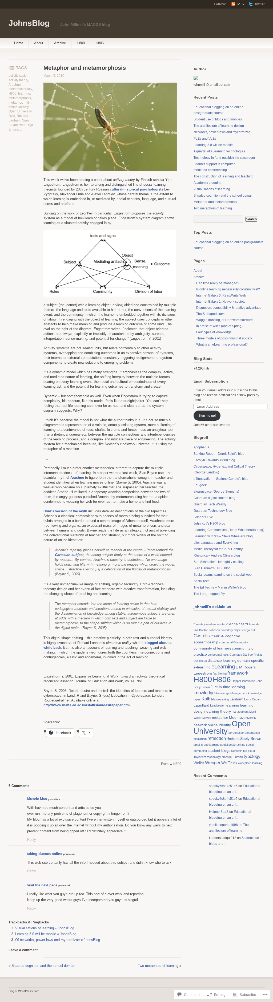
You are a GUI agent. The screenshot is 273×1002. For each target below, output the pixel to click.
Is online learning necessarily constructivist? (228, 289)
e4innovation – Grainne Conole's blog (221, 479)
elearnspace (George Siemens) (216, 491)
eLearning (223, 667)
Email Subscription (211, 381)
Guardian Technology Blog (213, 511)
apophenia (201, 447)
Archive (60, 43)
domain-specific (250, 660)
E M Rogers (246, 667)
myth (27, 102)
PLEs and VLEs (205, 138)
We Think (229, 763)
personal (234, 732)
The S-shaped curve (211, 314)
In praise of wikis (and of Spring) (219, 326)
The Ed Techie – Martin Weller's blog (220, 587)
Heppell (236, 681)
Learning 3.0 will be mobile (213, 145)
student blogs (219, 750)
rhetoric (233, 738)
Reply (31, 840)
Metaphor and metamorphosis (215, 202)
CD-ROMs (217, 636)
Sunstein (236, 750)
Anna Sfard (238, 624)
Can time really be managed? (217, 283)
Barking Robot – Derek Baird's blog (219, 454)
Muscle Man (37, 799)
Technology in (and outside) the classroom (224, 158)
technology (214, 756)
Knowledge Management (231, 693)
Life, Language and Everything (216, 543)
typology (252, 756)
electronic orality (20, 89)
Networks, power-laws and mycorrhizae (222, 132)
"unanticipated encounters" (211, 624)
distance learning (222, 660)
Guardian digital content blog (214, 498)
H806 (100, 43)
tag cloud (249, 750)
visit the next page (42, 885)
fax (215, 673)
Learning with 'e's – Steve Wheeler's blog (223, 536)
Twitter (259, 4)
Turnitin (238, 756)
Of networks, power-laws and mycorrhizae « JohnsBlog (57, 940)
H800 (81, 43)
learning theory (218, 711)
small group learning (206, 744)
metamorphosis (20, 98)
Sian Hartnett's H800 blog (212, 568)
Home (18, 43)
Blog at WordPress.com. (24, 991)
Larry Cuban (252, 699)
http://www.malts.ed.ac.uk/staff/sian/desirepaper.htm (86, 705)
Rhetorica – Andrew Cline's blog (217, 555)
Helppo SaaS (218, 812)
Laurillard (201, 705)
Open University (20, 111)
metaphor (15, 102)
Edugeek (200, 485)
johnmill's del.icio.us (212, 607)
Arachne (15, 85)
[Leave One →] (29, 785)
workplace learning (250, 763)
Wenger (212, 762)
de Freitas (256, 654)
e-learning (202, 667)
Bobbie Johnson (209, 630)
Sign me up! (207, 415)
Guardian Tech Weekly (210, 504)
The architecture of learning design (219, 126)
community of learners (212, 648)
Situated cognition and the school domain (43, 966)
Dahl (246, 654)
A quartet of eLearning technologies (219, 151)
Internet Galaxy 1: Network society (220, 301)
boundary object (231, 630)
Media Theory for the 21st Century (218, 549)
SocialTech (202, 581)
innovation (248, 681)
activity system (19, 76)
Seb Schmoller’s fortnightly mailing (219, 562)
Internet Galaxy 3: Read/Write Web (221, 295)
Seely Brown (250, 738)
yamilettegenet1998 (223, 825)
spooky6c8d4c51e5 (223, 786)
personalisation (250, 732)
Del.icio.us (200, 660)
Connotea (236, 654)
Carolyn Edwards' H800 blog (214, 460)
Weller (199, 763)
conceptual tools (218, 654)
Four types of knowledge (214, 332)
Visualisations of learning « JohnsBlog (44, 928)
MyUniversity (247, 717)
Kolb (206, 698)
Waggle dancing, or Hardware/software (224, 320)
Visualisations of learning (212, 189)
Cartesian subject (69, 555)
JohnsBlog (29, 23)
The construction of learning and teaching (224, 176)
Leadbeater (217, 705)
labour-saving (220, 699)
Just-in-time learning (228, 687)
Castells (202, 635)
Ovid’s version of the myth (65, 511)
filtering (222, 673)
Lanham (236, 699)
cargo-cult (248, 630)
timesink (227, 756)
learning (24, 93)
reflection (216, 738)
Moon (234, 717)
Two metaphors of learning (158, 966)
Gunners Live (203, 517)
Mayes (206, 717)
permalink (54, 799)
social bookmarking (232, 744)
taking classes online (44, 854)
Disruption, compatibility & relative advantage (229, 308)
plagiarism (200, 738)
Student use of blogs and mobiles (218, 119)
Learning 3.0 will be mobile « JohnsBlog (45, 934)
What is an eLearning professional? (222, 344)
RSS (240, 4)
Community (240, 642)
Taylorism (200, 756)
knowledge (204, 692)
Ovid (12, 116)
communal (225, 642)
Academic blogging (208, 183)
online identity (19, 107)
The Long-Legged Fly (209, 594)
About (38, 43)
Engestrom (203, 673)
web (22, 125)
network (200, 725)
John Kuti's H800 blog (209, 523)
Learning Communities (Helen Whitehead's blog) (229, 530)
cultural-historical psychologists (136, 189)
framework (237, 673)
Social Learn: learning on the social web (223, 575)
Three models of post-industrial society (224, 338)
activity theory (18, 80)
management (240, 711)
